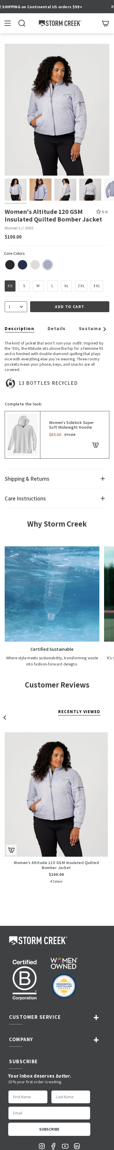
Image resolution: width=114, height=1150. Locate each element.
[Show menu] (7, 23)
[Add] (95, 445)
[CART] (105, 23)
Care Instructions (25, 498)
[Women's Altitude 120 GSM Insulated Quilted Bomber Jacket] (56, 794)
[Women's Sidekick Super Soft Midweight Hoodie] (22, 435)
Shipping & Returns (27, 478)
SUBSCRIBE (49, 1129)
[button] (22, 23)
